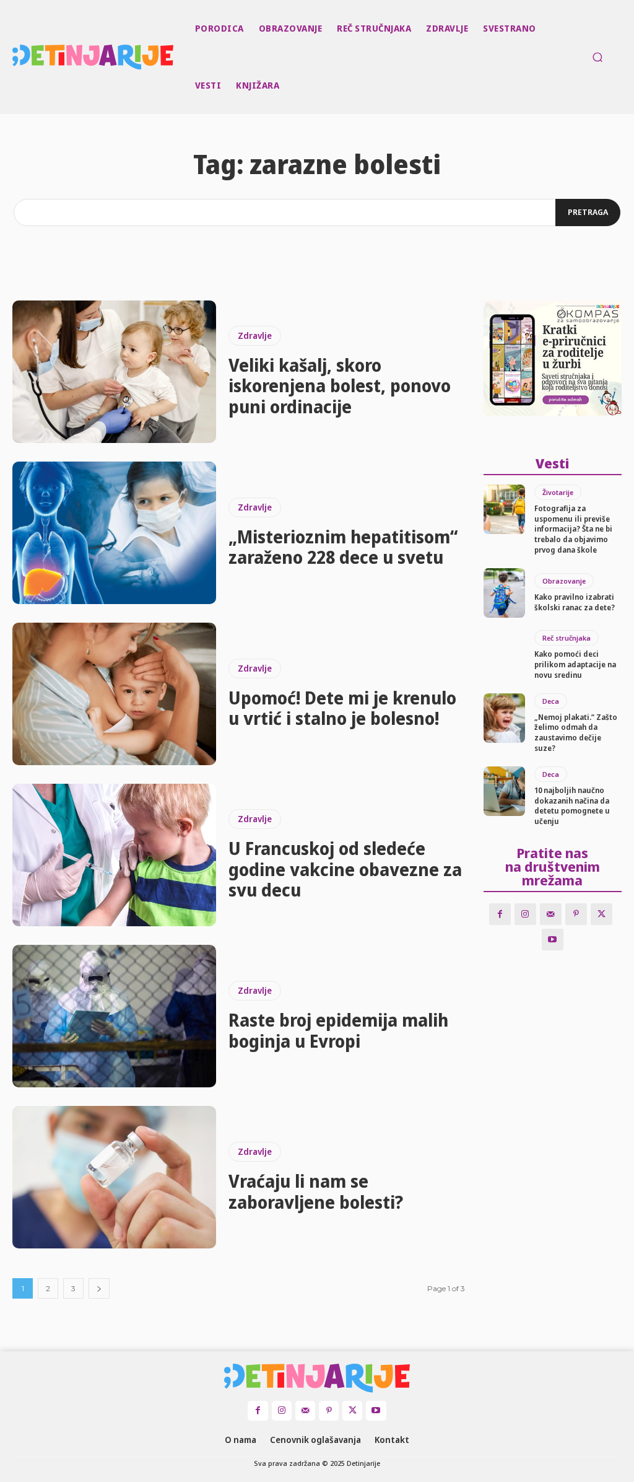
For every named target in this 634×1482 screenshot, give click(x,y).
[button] (597, 57)
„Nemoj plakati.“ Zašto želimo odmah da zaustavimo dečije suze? (575, 732)
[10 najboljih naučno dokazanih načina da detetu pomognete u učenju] (504, 791)
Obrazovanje (564, 580)
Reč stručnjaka (566, 637)
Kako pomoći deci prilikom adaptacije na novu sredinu (575, 664)
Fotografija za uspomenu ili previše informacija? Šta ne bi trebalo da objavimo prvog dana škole (573, 529)
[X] (601, 914)
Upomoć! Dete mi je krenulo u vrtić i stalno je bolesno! (342, 708)
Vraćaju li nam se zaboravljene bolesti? (315, 1191)
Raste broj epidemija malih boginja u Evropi (338, 1030)
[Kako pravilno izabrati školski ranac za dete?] (504, 593)
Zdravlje (255, 335)
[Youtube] (552, 939)
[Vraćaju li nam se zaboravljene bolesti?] (114, 1177)
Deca (550, 701)
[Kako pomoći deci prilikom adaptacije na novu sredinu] (504, 655)
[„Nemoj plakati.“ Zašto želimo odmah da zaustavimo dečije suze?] (504, 718)
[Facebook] (500, 914)
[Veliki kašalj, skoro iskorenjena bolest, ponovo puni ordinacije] (114, 371)
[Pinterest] (576, 914)
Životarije (557, 492)
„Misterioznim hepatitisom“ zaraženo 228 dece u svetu (343, 547)
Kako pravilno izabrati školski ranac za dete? (574, 602)
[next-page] (99, 1288)
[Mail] (551, 914)
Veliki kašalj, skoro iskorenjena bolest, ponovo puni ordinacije (339, 385)
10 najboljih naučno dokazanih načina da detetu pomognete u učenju (572, 805)
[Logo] (14, 57)
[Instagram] (525, 914)
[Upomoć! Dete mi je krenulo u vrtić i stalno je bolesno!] (114, 694)
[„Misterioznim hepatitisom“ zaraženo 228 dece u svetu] (114, 533)
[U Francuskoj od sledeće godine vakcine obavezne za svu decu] (114, 855)
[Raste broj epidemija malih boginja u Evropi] (114, 1016)
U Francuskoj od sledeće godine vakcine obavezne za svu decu (345, 868)
